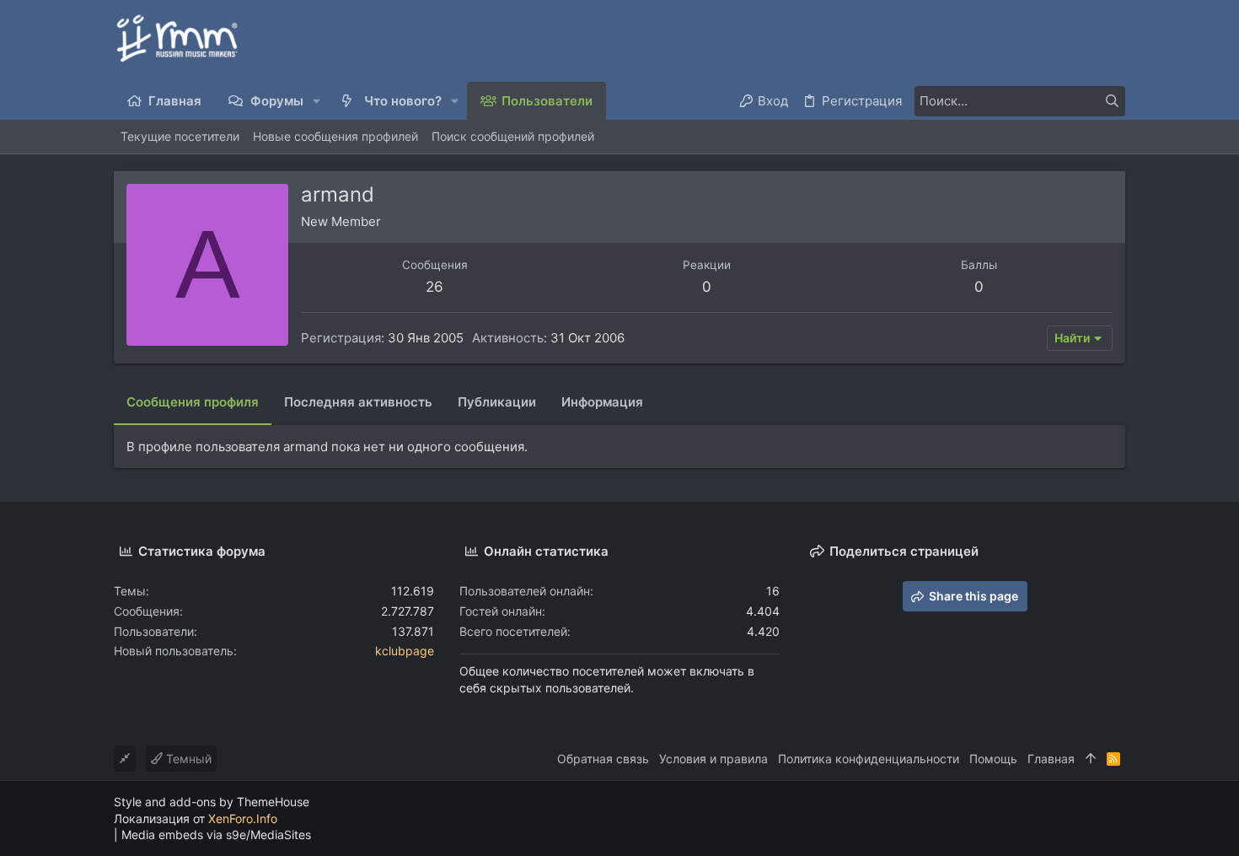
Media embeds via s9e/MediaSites (216, 834)
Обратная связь (603, 758)
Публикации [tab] (497, 402)
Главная (1051, 758)
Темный (187, 758)
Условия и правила (713, 758)
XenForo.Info (242, 818)
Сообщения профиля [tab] (192, 402)
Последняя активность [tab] (358, 402)
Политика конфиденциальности (868, 758)
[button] (317, 101)
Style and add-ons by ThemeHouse (211, 801)
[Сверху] (1091, 759)
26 (434, 286)
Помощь (993, 758)
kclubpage (404, 650)
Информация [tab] (602, 402)
